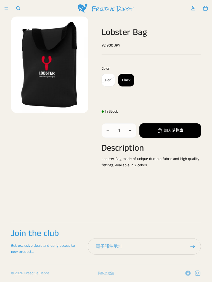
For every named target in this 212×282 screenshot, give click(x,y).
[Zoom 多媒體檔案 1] (49, 65)
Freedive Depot (36, 273)
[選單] (6, 8)
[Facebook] (188, 273)
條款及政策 (106, 273)
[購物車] (205, 8)
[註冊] (192, 246)
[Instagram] (197, 273)
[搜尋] (18, 8)
